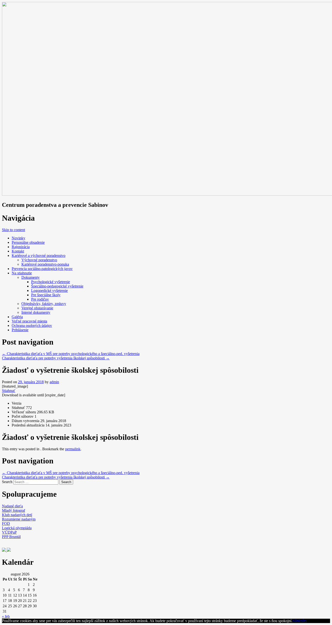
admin (54, 382)
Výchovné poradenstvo (39, 260)
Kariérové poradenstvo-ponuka (45, 264)
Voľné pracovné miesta (29, 321)
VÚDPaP (9, 532)
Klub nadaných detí (17, 515)
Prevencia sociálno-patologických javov (42, 269)
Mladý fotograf (13, 510)
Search (7, 482)
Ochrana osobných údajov (32, 325)
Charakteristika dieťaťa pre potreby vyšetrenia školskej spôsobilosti (56, 358)
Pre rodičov (40, 299)
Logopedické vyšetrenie (49, 290)
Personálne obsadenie (28, 242)
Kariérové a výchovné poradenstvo (38, 255)
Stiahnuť (8, 391)
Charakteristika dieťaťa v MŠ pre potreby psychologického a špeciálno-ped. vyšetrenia (71, 354)
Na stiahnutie (22, 273)
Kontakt (18, 251)
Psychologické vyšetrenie (50, 282)
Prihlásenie (20, 330)
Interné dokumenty (35, 312)
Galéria (17, 317)
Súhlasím (299, 621)
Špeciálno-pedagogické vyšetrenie (57, 286)
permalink (72, 449)
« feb (6, 616)
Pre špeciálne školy (46, 295)
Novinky (18, 238)
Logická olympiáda (17, 528)
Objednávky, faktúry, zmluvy (43, 304)
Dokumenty (30, 277)
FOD (6, 523)
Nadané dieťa (12, 506)
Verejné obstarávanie (37, 308)
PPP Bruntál (11, 537)
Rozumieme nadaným (18, 519)
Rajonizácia (21, 247)
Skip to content (13, 230)
